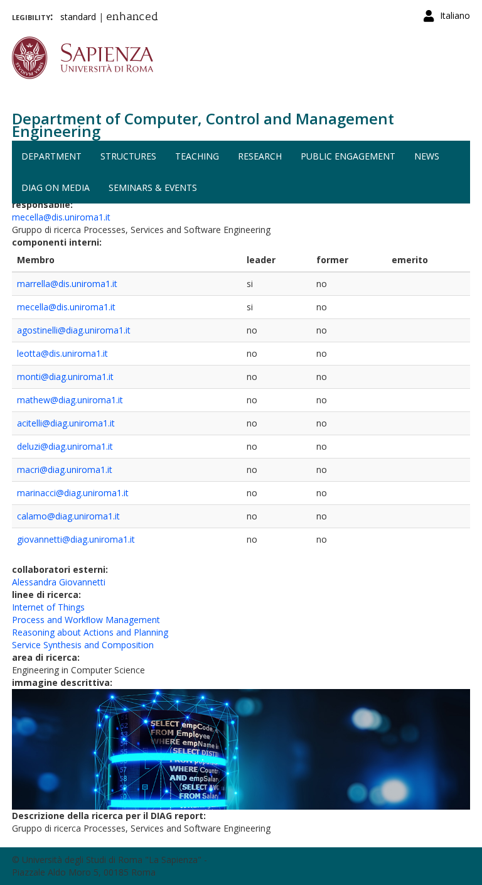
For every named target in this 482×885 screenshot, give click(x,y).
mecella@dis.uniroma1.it (61, 217)
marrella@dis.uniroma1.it (67, 284)
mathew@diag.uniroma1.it (70, 400)
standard (78, 17)
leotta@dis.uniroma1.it (62, 353)
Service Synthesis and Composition (83, 645)
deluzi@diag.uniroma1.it (65, 446)
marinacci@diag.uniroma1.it (73, 493)
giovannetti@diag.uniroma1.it (76, 539)
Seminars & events (153, 187)
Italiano (455, 15)
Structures (128, 156)
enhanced (132, 17)
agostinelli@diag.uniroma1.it (74, 330)
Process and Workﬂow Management (86, 620)
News (426, 156)
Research (260, 156)
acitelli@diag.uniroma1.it (66, 423)
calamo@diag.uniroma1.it (68, 516)
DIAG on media (55, 187)
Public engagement (348, 156)
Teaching (197, 156)
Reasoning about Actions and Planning (90, 632)
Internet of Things (48, 607)
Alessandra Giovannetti (58, 582)
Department (51, 156)
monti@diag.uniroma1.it (65, 377)
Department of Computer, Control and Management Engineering (203, 124)
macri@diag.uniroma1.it (64, 469)
